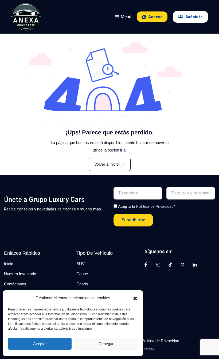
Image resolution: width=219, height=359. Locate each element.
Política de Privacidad (160, 340)
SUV (80, 263)
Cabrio (82, 284)
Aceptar (40, 343)
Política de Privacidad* (155, 206)
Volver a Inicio (106, 164)
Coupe (82, 274)
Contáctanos (15, 284)
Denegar (106, 343)
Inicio (8, 263)
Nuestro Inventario (20, 274)
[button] (135, 298)
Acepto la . (147, 206)
